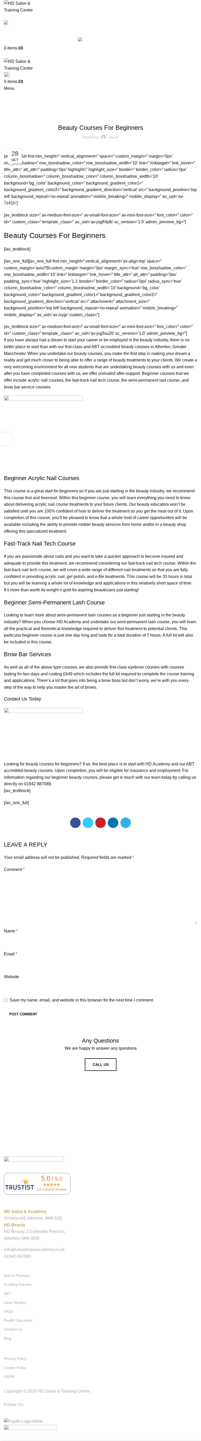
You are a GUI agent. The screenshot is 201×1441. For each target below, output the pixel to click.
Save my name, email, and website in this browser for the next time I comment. (82, 1000)
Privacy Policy (15, 1358)
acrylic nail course (51, 504)
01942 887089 (17, 30)
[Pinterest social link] (100, 822)
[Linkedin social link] (113, 822)
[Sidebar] (6, 439)
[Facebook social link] (75, 822)
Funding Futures (17, 1284)
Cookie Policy (15, 1368)
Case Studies (15, 1302)
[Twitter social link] (88, 822)
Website (11, 977)
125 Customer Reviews (51, 1189)
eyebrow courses (144, 667)
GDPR (9, 1377)
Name (11, 931)
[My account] (5, 55)
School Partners (17, 1275)
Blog (100, 114)
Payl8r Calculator (18, 1320)
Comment (14, 869)
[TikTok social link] (110, 1413)
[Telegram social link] (125, 822)
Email (10, 954)
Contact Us (13, 1329)
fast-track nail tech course (151, 563)
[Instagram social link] (100, 1413)
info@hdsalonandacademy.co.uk (34, 1249)
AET (7, 1294)
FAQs (8, 1311)
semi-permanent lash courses (84, 615)
